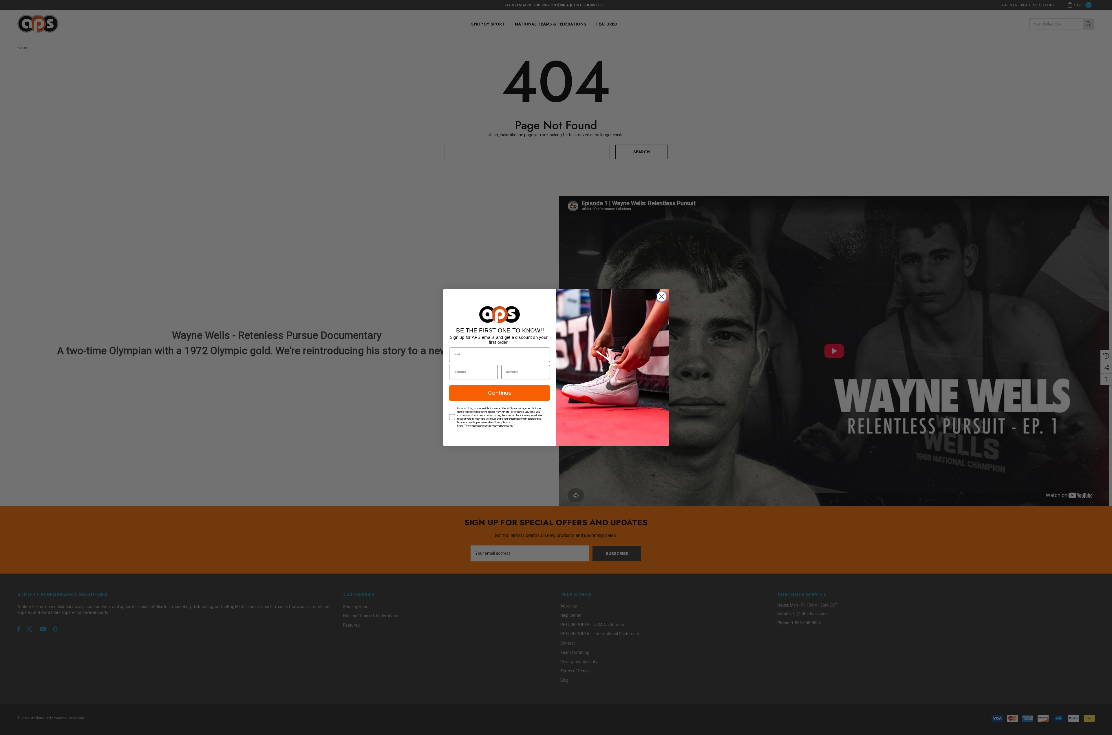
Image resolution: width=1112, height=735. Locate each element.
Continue (499, 392)
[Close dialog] (661, 297)
